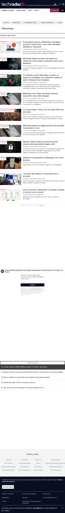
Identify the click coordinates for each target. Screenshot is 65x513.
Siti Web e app (4, 126)
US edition (37, 508)
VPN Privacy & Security (7, 110)
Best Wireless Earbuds (55, 466)
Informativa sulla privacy (35, 289)
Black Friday (16, 22)
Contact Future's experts (29, 494)
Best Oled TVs (38, 466)
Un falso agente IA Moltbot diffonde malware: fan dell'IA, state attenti (25, 367)
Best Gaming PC (24, 466)
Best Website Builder (8, 470)
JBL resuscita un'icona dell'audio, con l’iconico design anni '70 (24, 387)
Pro (2, 175)
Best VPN (8, 459)
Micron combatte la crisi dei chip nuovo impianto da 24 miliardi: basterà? (27, 377)
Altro (36, 10)
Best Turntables (55, 459)
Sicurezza (3, 43)
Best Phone (38, 459)
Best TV (38, 463)
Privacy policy (46, 494)
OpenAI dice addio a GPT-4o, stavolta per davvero (19, 382)
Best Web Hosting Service (8, 466)
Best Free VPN (9, 463)
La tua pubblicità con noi (50, 497)
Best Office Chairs (56, 470)
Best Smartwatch (38, 470)
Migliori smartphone (47, 22)
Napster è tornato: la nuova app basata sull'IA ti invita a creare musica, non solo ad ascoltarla (33, 372)
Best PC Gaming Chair (24, 470)
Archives (41, 205)
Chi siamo (25, 497)
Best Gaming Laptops (25, 463)
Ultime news (21, 10)
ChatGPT (3, 159)
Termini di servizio (36, 287)
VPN (29, 10)
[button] (61, 4)
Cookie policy (5, 497)
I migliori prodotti (7, 10)
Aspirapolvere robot (30, 22)
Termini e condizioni (8, 494)
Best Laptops (24, 459)
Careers (4, 501)
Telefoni (3, 191)
